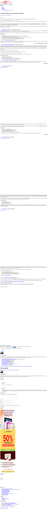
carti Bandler (14, 366)
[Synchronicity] (6, 3)
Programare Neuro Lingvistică (9, 366)
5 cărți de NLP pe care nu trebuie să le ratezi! (7, 358)
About (2, 7)
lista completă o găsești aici (36, 23)
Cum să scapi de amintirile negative (6, 490)
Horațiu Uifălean (9, 15)
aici (17, 60)
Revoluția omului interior (5, 492)
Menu (1, 5)
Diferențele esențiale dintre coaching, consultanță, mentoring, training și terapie (11, 359)
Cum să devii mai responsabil (7, 504)
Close (2, 5)
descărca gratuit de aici (39, 280)
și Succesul (4, 208)
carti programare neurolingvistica (28, 366)
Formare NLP (3, 9)
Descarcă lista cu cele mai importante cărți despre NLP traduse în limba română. (14, 281)
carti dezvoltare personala (19, 366)
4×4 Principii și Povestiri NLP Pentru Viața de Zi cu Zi (11, 277)
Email (1, 402)
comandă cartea (3, 196)
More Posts (1, 377)
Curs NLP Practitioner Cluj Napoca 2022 (8, 10)
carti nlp (23, 366)
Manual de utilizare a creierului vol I (6, 29)
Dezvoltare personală (2, 366)
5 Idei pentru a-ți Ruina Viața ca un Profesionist (7, 363)
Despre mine (3, 8)
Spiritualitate (3, 499)
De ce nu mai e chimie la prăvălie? (6, 361)
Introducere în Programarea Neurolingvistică (7, 44)
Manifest (3, 498)
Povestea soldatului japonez (5, 364)
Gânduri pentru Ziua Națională (5, 362)
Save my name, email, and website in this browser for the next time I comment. (10, 405)
